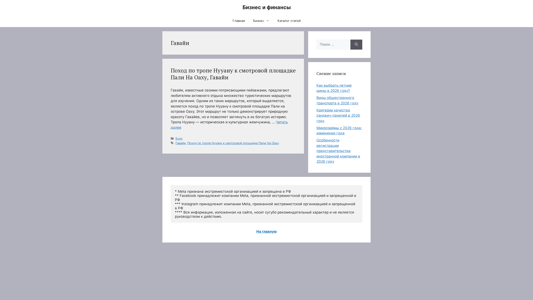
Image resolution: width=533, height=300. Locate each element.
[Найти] (356, 45)
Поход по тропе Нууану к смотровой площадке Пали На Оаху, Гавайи (233, 74)
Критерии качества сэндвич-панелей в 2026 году (338, 115)
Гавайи (181, 143)
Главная (239, 21)
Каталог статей (289, 21)
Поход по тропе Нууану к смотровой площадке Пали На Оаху (233, 143)
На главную (266, 231)
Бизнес (258, 21)
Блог (179, 138)
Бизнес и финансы (267, 7)
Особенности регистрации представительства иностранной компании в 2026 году (338, 151)
